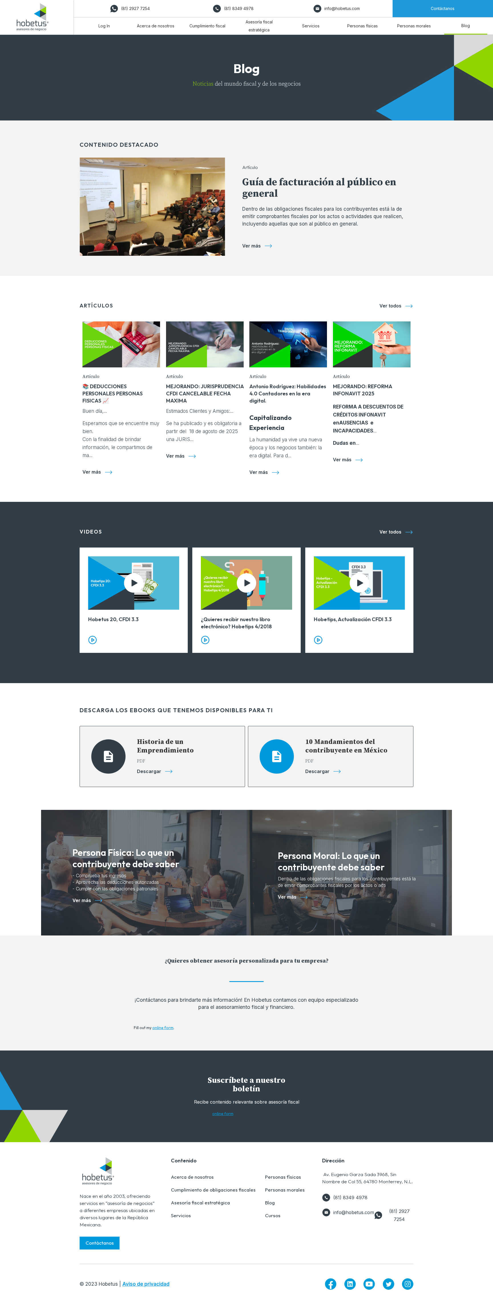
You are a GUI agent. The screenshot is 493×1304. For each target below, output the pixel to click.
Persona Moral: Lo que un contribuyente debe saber (331, 861)
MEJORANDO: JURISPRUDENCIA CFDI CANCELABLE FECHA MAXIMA (205, 393)
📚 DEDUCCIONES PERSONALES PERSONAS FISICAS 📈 (112, 393)
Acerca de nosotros (192, 1177)
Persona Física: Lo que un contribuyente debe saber (125, 858)
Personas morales (285, 1190)
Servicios (181, 1215)
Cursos (272, 1215)
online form (162, 1027)
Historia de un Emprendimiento (165, 746)
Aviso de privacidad (145, 1284)
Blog (270, 1203)
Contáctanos (100, 1243)
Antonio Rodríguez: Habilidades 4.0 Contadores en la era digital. (287, 393)
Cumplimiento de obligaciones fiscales (213, 1190)
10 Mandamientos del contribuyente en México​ (346, 746)
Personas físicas (283, 1177)
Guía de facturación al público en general (319, 188)
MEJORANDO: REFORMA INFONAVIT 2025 (362, 390)
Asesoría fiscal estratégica (200, 1203)
